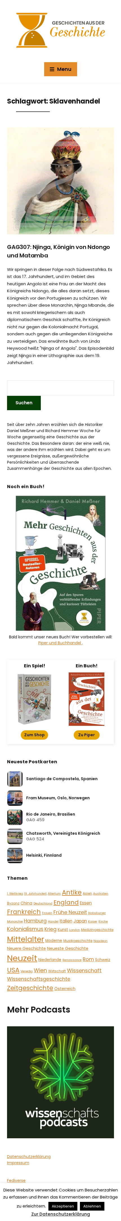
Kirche (103, 921)
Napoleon (100, 941)
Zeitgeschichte (30, 988)
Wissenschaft (84, 970)
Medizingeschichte (97, 929)
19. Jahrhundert (35, 894)
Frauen (47, 913)
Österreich (64, 988)
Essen (86, 903)
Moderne (53, 940)
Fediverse (16, 1180)
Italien (66, 921)
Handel (53, 921)
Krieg (50, 929)
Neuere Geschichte (26, 948)
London (74, 930)
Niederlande (49, 959)
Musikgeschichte (77, 940)
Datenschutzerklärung (29, 1156)
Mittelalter (25, 939)
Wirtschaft (57, 971)
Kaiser (92, 921)
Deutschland (42, 903)
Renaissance (72, 960)
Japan (80, 921)
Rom (88, 959)
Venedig (27, 971)
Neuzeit (22, 958)
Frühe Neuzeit (70, 912)
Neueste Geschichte (67, 948)
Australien (100, 894)
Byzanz (13, 903)
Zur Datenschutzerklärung (60, 1214)
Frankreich (24, 912)
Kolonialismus (25, 929)
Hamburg (35, 920)
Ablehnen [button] (92, 1206)
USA (13, 970)
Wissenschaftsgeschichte (38, 979)
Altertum (54, 894)
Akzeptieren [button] (63, 1206)
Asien (87, 893)
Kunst (63, 929)
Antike (72, 892)
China (26, 903)
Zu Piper (86, 735)
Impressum (18, 1163)
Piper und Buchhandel (60, 643)
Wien (40, 970)
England (66, 902)
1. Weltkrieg (15, 894)
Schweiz (102, 959)
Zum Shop (34, 735)
